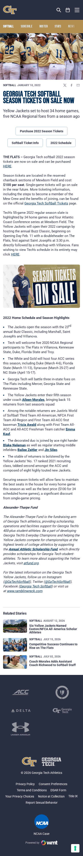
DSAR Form (58, 790)
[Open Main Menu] (77, 10)
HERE (7, 166)
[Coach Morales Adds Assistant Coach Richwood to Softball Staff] (15, 662)
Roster (43, 26)
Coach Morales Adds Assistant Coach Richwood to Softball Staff (52, 663)
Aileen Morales (33, 400)
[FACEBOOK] (71, 85)
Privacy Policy (25, 784)
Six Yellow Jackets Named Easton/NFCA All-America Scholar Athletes (53, 629)
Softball (9, 85)
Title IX (73, 796)
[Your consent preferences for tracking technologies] (75, 848)
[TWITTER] (65, 85)
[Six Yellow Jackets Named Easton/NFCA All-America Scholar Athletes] (15, 626)
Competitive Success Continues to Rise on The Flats (53, 645)
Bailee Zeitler (27, 450)
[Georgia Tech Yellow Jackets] (10, 10)
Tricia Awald (26, 425)
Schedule (27, 26)
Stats (58, 26)
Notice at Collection (51, 796)
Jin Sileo (50, 450)
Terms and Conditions (32, 790)
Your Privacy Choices (19, 796)
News (71, 26)
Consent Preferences (53, 784)
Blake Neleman (14, 445)
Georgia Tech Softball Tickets (46, 203)
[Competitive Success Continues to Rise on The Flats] (15, 644)
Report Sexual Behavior (42, 802)
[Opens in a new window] (21, 692)
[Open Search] (59, 10)
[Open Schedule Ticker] (68, 10)
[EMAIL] (78, 85)
